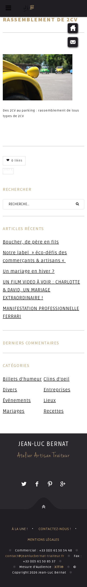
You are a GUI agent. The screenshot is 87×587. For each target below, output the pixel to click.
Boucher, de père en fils (31, 242)
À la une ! (20, 529)
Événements (17, 400)
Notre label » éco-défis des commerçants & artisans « (35, 257)
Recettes (54, 411)
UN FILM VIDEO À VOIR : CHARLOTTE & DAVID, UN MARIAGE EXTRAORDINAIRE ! (41, 290)
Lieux (50, 400)
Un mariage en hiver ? (29, 271)
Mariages (14, 411)
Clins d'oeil (57, 379)
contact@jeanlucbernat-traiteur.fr (34, 556)
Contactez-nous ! (55, 529)
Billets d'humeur (22, 379)
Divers (10, 390)
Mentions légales (43, 539)
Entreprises (57, 390)
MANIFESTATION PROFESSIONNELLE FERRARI (41, 312)
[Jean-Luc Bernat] (43, 8)
